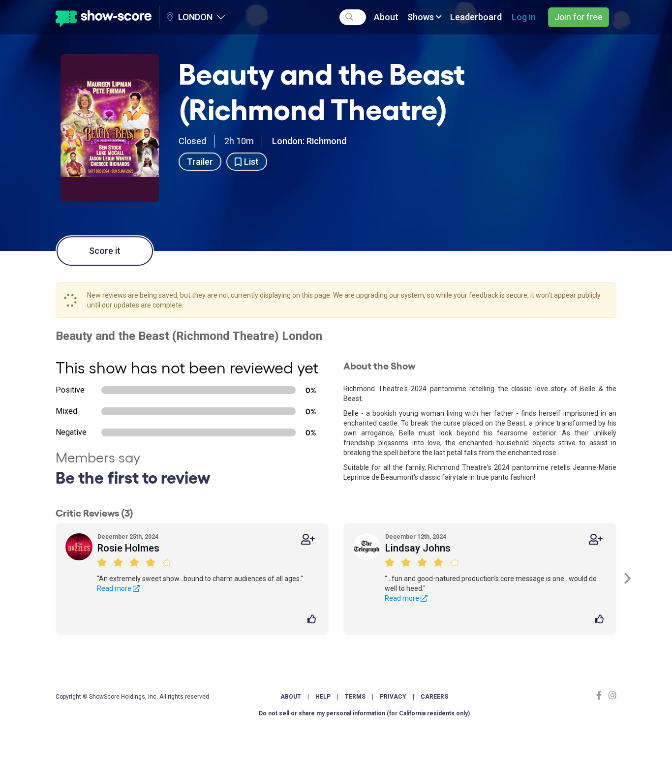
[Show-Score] (104, 17)
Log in (524, 17)
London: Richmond (309, 141)
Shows (421, 17)
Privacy (393, 696)
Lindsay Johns (418, 548)
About (386, 17)
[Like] (313, 620)
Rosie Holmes (128, 548)
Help (323, 696)
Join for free (578, 17)
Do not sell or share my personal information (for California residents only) (364, 713)
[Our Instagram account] (611, 695)
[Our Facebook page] (601, 695)
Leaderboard (476, 17)
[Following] (308, 539)
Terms (355, 696)
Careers (434, 696)
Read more (115, 588)
